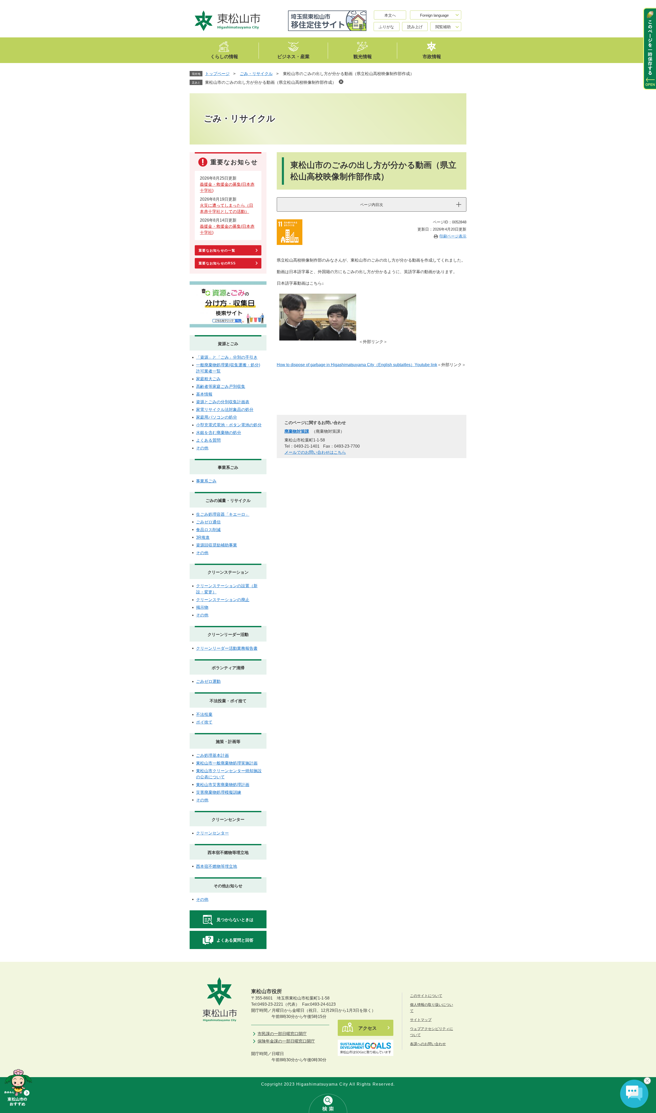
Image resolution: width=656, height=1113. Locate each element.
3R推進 (203, 537)
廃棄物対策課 (296, 431)
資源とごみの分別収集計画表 (222, 402)
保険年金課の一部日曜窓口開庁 (286, 1041)
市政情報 (432, 56)
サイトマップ (421, 1020)
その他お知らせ (228, 886)
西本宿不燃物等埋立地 (228, 852)
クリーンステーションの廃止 (222, 599)
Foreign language (434, 15)
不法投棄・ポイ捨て (228, 701)
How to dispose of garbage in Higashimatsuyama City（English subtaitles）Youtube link (357, 365)
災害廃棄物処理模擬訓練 (218, 792)
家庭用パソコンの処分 (216, 417)
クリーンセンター (228, 819)
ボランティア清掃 (228, 668)
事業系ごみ (228, 467)
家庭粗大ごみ (208, 379)
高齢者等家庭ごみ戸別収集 (220, 386)
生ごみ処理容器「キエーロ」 (222, 514)
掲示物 (202, 607)
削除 (341, 81)
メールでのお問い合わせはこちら (315, 452)
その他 (202, 448)
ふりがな (386, 27)
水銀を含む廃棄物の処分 (218, 432)
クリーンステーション (228, 572)
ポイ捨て (204, 722)
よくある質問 (208, 440)
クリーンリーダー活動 (228, 634)
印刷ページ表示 (452, 236)
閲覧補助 (443, 27)
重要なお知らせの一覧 (217, 250)
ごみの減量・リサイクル (228, 500)
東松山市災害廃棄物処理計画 (222, 784)
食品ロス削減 (208, 530)
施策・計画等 (228, 741)
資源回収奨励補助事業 (216, 545)
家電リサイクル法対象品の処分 (224, 409)
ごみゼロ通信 (208, 522)
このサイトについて (426, 996)
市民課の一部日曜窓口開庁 (282, 1034)
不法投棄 (204, 714)
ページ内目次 (371, 204)
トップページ (217, 73)
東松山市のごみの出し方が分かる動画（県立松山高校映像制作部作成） (270, 82)
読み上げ (415, 27)
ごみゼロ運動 (208, 681)
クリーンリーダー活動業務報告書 (227, 648)
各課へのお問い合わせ (428, 1044)
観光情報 (362, 56)
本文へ (390, 15)
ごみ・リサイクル (256, 73)
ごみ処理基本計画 (212, 755)
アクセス (367, 1028)
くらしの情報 (224, 56)
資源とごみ (228, 344)
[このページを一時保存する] (649, 49)
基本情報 (204, 394)
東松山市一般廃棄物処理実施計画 (227, 763)
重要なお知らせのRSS (217, 263)
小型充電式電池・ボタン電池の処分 (229, 425)
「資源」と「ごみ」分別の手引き (227, 357)
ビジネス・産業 (293, 56)
